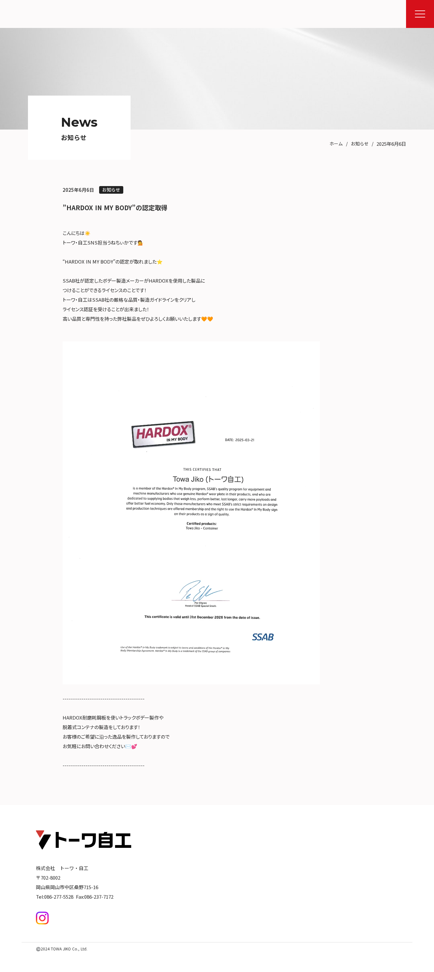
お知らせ (360, 144)
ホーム (336, 144)
